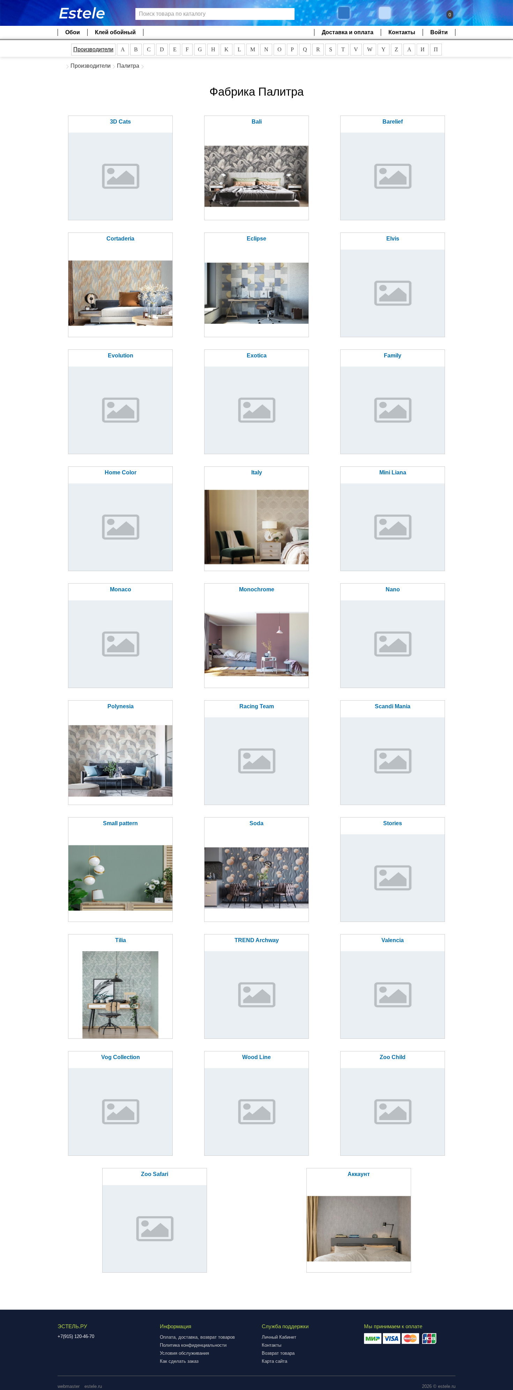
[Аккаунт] (359, 1228)
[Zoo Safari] (155, 1228)
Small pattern (120, 823)
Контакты (401, 32)
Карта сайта (274, 1361)
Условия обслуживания (184, 1353)
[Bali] (256, 176)
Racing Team (256, 706)
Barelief (392, 122)
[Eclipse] (256, 293)
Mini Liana (392, 472)
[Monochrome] (256, 644)
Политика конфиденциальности (193, 1345)
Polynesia (120, 706)
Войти (439, 32)
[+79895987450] (344, 13)
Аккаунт (359, 1174)
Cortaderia (120, 239)
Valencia (392, 940)
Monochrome (256, 589)
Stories (392, 823)
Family (392, 355)
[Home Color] (120, 527)
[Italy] (256, 527)
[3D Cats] (120, 176)
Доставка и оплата (347, 32)
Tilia (120, 940)
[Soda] (256, 878)
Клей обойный (115, 32)
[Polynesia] (120, 761)
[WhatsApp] (385, 13)
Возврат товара (278, 1353)
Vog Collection (120, 1057)
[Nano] (393, 644)
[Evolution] (120, 410)
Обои (72, 32)
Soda (256, 823)
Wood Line (256, 1057)
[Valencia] (393, 994)
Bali (257, 122)
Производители (93, 49)
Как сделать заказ (179, 1361)
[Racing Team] (256, 761)
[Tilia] (120, 994)
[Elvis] (393, 293)
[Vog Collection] (120, 1111)
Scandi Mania (392, 706)
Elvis (392, 239)
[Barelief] (393, 176)
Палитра (128, 66)
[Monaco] (120, 644)
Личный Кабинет (279, 1337)
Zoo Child (393, 1057)
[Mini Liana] (393, 527)
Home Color (120, 472)
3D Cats (120, 122)
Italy (256, 472)
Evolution (120, 355)
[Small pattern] (120, 878)
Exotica (257, 355)
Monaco (120, 589)
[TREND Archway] (256, 994)
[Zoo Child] (393, 1111)
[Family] (393, 410)
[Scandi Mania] (393, 761)
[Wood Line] (256, 1111)
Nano (393, 589)
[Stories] (393, 878)
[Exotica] (256, 410)
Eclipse (256, 239)
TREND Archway (257, 940)
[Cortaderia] (120, 293)
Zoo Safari (154, 1174)
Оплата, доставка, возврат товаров (197, 1337)
